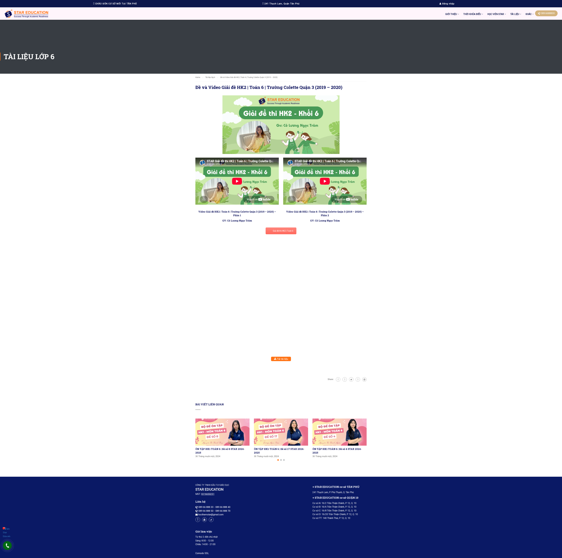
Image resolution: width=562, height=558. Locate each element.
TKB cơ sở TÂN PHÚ (473, 38)
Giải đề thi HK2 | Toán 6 (283, 231)
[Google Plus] (344, 379)
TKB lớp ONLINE (471, 45)
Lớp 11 (514, 72)
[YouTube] (204, 519)
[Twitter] (351, 379)
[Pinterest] (358, 379)
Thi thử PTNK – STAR (498, 65)
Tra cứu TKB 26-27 (472, 59)
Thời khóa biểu (472, 14)
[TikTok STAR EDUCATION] (211, 519)
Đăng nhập (447, 3)
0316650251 (207, 494)
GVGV (502, 52)
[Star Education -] (26, 14)
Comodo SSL (202, 553)
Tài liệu (514, 14)
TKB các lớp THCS (472, 24)
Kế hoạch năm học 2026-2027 (478, 52)
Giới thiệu (451, 14)
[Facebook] (338, 379)
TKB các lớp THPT (472, 31)
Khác (529, 14)
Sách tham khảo (518, 86)
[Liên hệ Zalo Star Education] (6, 532)
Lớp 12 (514, 79)
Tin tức (502, 24)
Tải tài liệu (282, 358)
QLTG (502, 59)
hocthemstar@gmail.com (210, 514)
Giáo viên (504, 31)
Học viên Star (495, 14)
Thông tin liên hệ (507, 38)
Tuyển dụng (505, 45)
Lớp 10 (514, 65)
